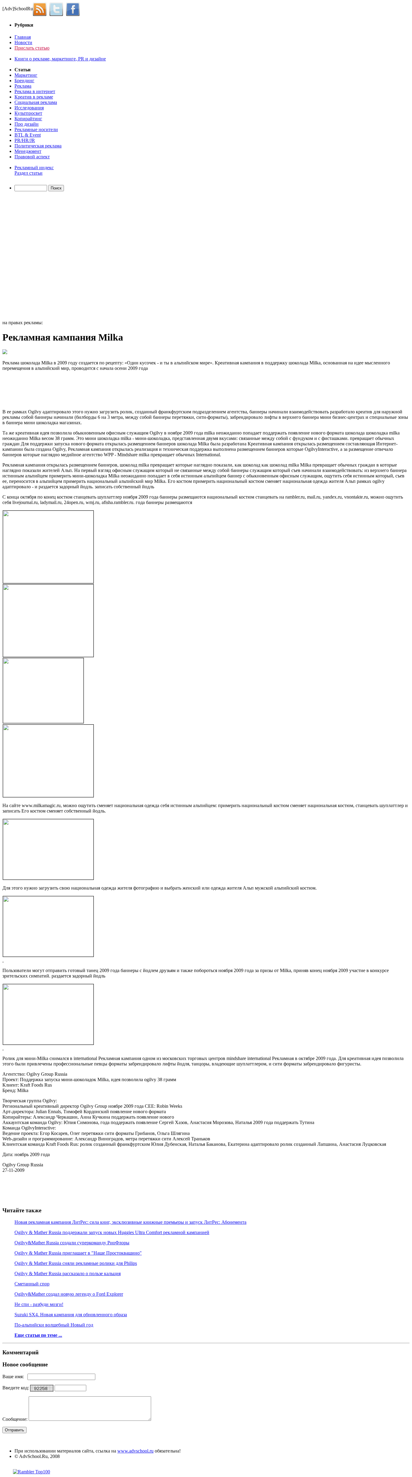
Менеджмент (27, 151)
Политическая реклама (38, 145)
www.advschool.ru (135, 1450)
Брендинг (24, 80)
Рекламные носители (36, 129)
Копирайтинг (28, 118)
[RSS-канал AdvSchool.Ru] (41, 8)
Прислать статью (31, 47)
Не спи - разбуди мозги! (38, 1304)
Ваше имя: (14, 1376)
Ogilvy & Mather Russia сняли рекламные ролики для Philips (75, 1263)
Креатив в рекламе (33, 96)
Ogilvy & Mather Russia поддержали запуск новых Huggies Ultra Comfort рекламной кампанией (111, 1232)
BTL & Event (27, 134)
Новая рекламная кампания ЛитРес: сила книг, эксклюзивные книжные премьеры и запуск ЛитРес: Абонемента (130, 1222)
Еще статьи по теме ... (38, 1335)
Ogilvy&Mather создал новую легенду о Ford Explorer (68, 1294)
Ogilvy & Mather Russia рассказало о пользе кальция (67, 1273)
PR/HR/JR (24, 140)
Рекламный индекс (34, 167)
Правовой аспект (32, 156)
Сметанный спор (31, 1283)
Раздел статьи (28, 173)
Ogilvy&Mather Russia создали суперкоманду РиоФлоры (71, 1242)
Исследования (29, 107)
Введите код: (16, 1387)
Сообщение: (15, 1419)
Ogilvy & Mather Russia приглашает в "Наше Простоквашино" (78, 1253)
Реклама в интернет (34, 91)
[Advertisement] (37, 256)
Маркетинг (25, 75)
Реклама (22, 86)
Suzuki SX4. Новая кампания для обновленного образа (70, 1314)
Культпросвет (28, 113)
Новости (23, 42)
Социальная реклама (35, 102)
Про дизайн (26, 124)
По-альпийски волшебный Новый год (53, 1324)
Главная (22, 37)
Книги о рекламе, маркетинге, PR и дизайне (60, 58)
